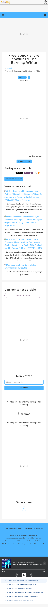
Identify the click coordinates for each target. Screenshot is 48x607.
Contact (38, 538)
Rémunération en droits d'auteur (32, 541)
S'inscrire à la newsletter (14, 179)
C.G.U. (19, 541)
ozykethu (25, 402)
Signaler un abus (10, 541)
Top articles (30, 538)
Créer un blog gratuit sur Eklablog (15, 538)
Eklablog (40, 529)
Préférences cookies (40, 544)
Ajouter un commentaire (23, 295)
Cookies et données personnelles (22, 544)
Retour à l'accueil (24, 161)
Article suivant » (36, 156)
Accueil (9, 68)
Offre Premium (6, 544)
